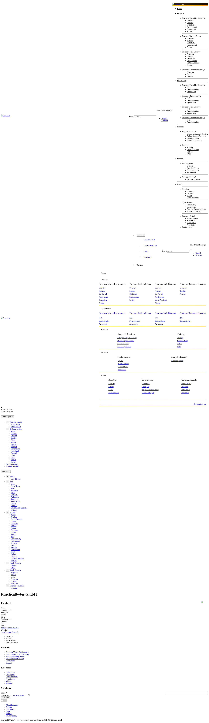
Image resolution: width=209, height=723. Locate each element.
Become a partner (193, 179)
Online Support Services (196, 136)
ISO (188, 87)
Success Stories (193, 170)
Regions (5, 471)
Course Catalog (193, 150)
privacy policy (18, 695)
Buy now (140, 265)
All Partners (191, 172)
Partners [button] (104, 352)
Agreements (191, 92)
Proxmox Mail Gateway (191, 107)
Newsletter (191, 225)
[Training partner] (7, 429)
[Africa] (7, 476)
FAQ (189, 154)
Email (4, 693)
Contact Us (147, 257)
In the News (191, 223)
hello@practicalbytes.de (10, 628)
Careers (190, 193)
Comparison (191, 29)
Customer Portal (193, 138)
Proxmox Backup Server (191, 96)
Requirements (192, 27)
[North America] (7, 563)
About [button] (103, 375)
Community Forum (194, 140)
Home (179, 9)
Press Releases (192, 218)
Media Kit (191, 220)
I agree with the (13, 695)
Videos (189, 152)
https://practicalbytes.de (10, 632)
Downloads (181, 81)
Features (190, 23)
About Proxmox (12, 705)
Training (190, 147)
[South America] (7, 570)
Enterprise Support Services (197, 134)
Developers (191, 207)
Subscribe (5, 698)
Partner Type (6, 417)
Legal (8, 711)
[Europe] (7, 512)
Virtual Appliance (193, 63)
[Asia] (7, 481)
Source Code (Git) (194, 211)
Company (190, 191)
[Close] (183, 4)
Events (189, 196)
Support (146, 251)
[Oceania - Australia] (7, 586)
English (164, 119)
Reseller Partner (193, 168)
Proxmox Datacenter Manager (193, 118)
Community (191, 205)
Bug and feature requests (196, 209)
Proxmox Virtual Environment (193, 85)
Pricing (189, 31)
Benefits (190, 74)
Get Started (191, 25)
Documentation (193, 89)
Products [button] (104, 279)
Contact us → (187, 227)
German (164, 121)
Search (131, 116)
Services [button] (104, 329)
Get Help (141, 235)
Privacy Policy (11, 716)
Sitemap (9, 714)
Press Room (10, 679)
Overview (190, 20)
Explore (190, 166)
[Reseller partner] (7, 422)
